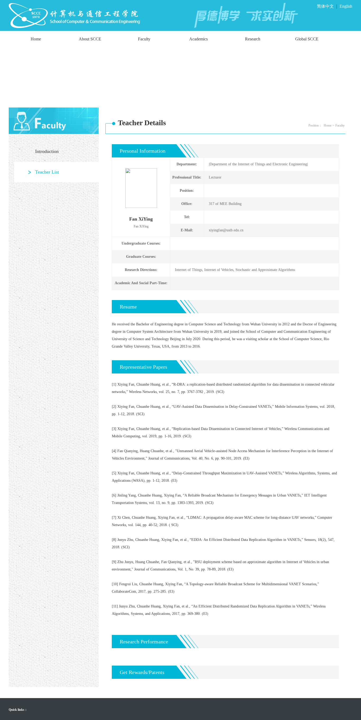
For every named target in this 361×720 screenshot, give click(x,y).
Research (252, 39)
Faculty (144, 39)
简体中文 (325, 6)
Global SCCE (306, 39)
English (346, 6)
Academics (198, 39)
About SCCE (90, 39)
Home (36, 39)
